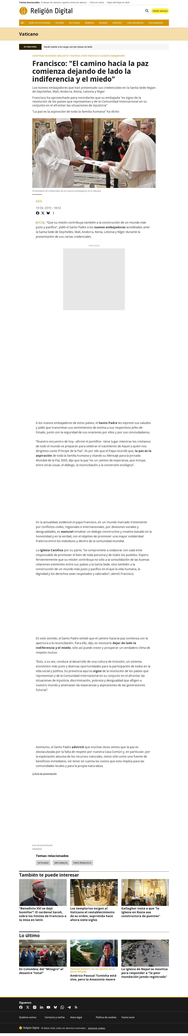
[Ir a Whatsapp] (63, 1007)
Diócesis (117, 22)
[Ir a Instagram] (35, 1007)
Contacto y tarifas (55, 1017)
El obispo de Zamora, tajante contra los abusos (64, 2)
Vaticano (74, 22)
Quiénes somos (27, 1017)
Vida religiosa (135, 22)
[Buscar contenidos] (146, 11)
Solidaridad (155, 22)
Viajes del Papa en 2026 (118, 2)
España (60, 22)
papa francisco (82, 862)
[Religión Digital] (45, 11)
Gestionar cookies (96, 1028)
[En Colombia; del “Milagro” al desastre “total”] (43, 953)
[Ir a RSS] (76, 1007)
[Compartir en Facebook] (37, 213)
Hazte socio (128, 1017)
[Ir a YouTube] (49, 1007)
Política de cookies (106, 1017)
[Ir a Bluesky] (56, 1007)
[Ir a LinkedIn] (42, 1007)
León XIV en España (40, 22)
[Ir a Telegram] (69, 1007)
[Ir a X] (28, 1007)
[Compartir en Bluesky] (48, 213)
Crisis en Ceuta (97, 2)
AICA (40, 222)
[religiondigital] (29, 1028)
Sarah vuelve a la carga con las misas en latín (68, 47)
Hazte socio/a (160, 10)
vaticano (43, 862)
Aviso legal (76, 1017)
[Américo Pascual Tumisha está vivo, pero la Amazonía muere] (94, 953)
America (89, 22)
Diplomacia (61, 862)
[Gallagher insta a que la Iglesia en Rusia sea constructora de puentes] (145, 892)
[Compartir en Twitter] (43, 213)
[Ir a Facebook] (21, 1007)
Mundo (103, 22)
